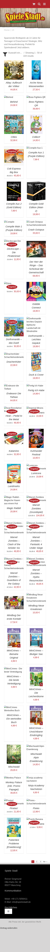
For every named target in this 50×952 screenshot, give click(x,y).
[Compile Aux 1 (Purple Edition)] (35, 148)
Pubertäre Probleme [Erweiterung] (14, 843)
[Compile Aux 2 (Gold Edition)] (14, 183)
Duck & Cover (36, 374)
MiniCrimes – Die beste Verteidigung (14, 680)
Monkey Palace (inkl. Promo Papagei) (14, 786)
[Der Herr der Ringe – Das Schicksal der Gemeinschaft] (36, 241)
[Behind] (8, 97)
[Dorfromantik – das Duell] (14, 318)
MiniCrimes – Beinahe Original (14, 654)
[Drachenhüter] (14, 354)
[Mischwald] (14, 746)
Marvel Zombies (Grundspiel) (36, 508)
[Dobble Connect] (36, 283)
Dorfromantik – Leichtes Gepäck (36, 339)
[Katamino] (14, 430)
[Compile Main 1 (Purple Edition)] (9, 222)
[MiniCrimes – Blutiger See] (36, 630)
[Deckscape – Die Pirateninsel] (14, 241)
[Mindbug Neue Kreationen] (36, 594)
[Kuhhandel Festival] (36, 430)
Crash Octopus (36, 229)
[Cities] (14, 116)
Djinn (14, 288)
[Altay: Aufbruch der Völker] (14, 62)
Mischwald (13, 766)
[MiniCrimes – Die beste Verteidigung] (14, 668)
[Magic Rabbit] (14, 497)
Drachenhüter (14, 361)
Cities (14, 137)
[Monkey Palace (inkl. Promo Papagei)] (12, 778)
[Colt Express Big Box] (14, 148)
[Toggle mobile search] (39, 4)
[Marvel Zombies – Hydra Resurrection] (36, 559)
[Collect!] (36, 116)
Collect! (36, 137)
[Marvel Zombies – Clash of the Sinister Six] (14, 523)
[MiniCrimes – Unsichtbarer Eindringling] (36, 707)
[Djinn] (7, 283)
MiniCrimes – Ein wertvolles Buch (13, 719)
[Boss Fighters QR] (36, 97)
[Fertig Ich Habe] (35, 386)
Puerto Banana (36, 824)
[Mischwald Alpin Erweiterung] (36, 746)
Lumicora (36, 473)
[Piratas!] (14, 800)
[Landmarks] (14, 465)
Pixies (36, 808)
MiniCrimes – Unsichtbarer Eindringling (36, 732)
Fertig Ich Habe (36, 390)
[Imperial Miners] (35, 408)
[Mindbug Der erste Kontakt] (14, 594)
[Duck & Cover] (36, 354)
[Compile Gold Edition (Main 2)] (36, 183)
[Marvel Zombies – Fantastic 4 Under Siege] (36, 523)
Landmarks (14, 486)
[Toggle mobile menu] (44, 4)
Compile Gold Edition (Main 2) (36, 207)
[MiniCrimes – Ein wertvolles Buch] (14, 707)
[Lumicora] (36, 465)
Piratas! (14, 808)
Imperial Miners (36, 412)
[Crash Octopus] (36, 222)
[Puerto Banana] (35, 819)
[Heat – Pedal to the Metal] (14, 408)
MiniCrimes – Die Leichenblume (36, 693)
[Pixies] (36, 800)
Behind (14, 102)
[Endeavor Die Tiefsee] (14, 386)
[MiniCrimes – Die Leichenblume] (36, 668)
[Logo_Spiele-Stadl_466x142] (25, 12)
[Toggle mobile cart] (34, 4)
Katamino (14, 451)
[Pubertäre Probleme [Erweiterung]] (14, 819)
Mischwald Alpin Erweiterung (36, 757)
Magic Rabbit (14, 508)
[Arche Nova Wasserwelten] (36, 62)
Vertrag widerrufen (8, 928)
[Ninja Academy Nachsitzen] (36, 778)
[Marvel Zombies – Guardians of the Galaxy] (14, 559)
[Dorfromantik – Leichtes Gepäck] (36, 318)
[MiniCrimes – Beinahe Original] (14, 630)
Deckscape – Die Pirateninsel (14, 252)
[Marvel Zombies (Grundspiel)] (36, 497)
